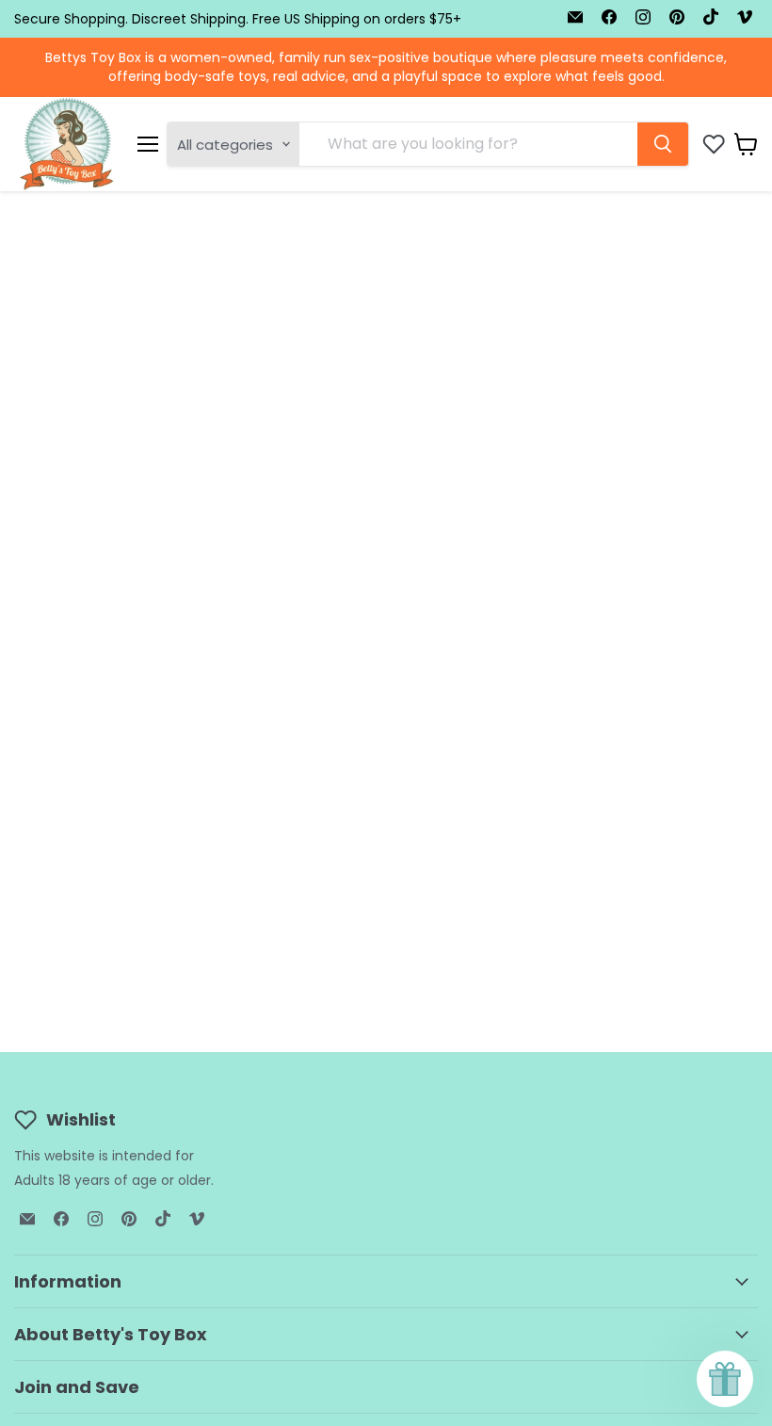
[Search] (662, 144)
